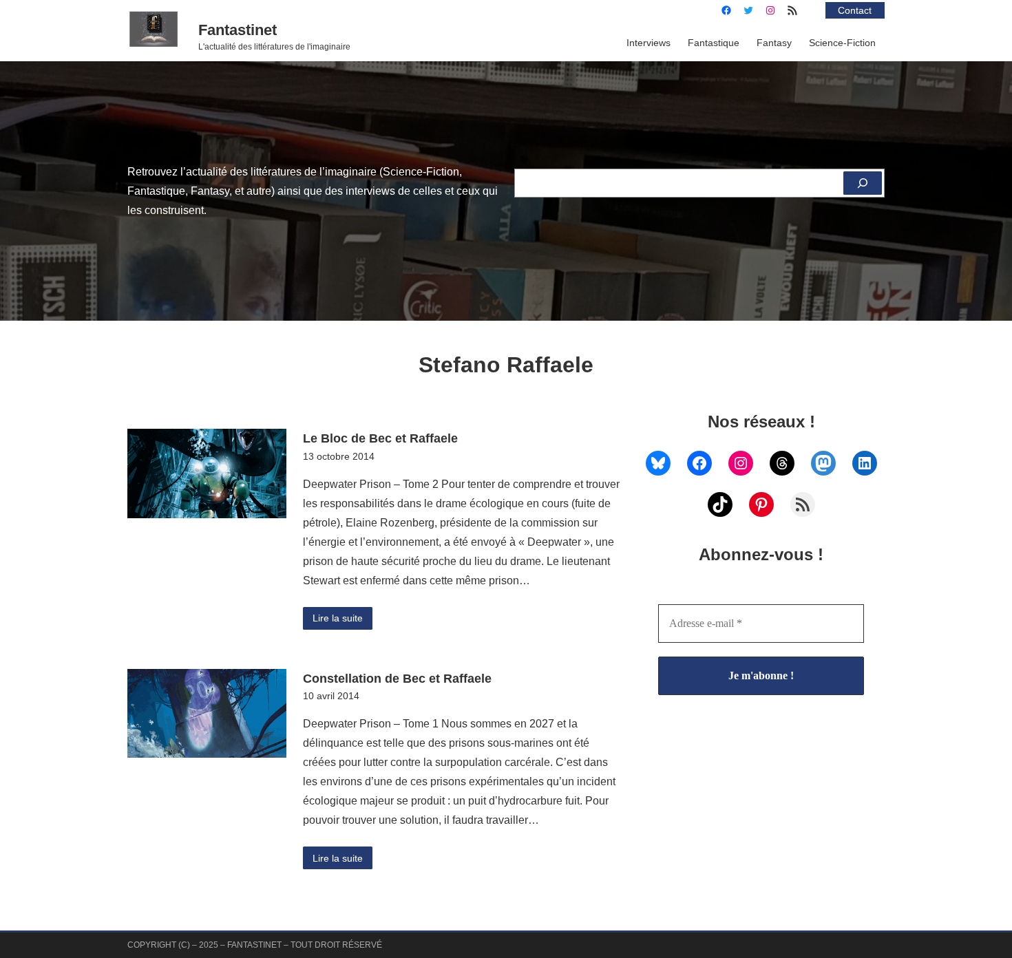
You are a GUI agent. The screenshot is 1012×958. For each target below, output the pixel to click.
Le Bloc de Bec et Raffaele (380, 438)
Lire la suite (338, 618)
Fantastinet (237, 30)
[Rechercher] (862, 183)
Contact (855, 10)
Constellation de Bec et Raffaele (397, 678)
